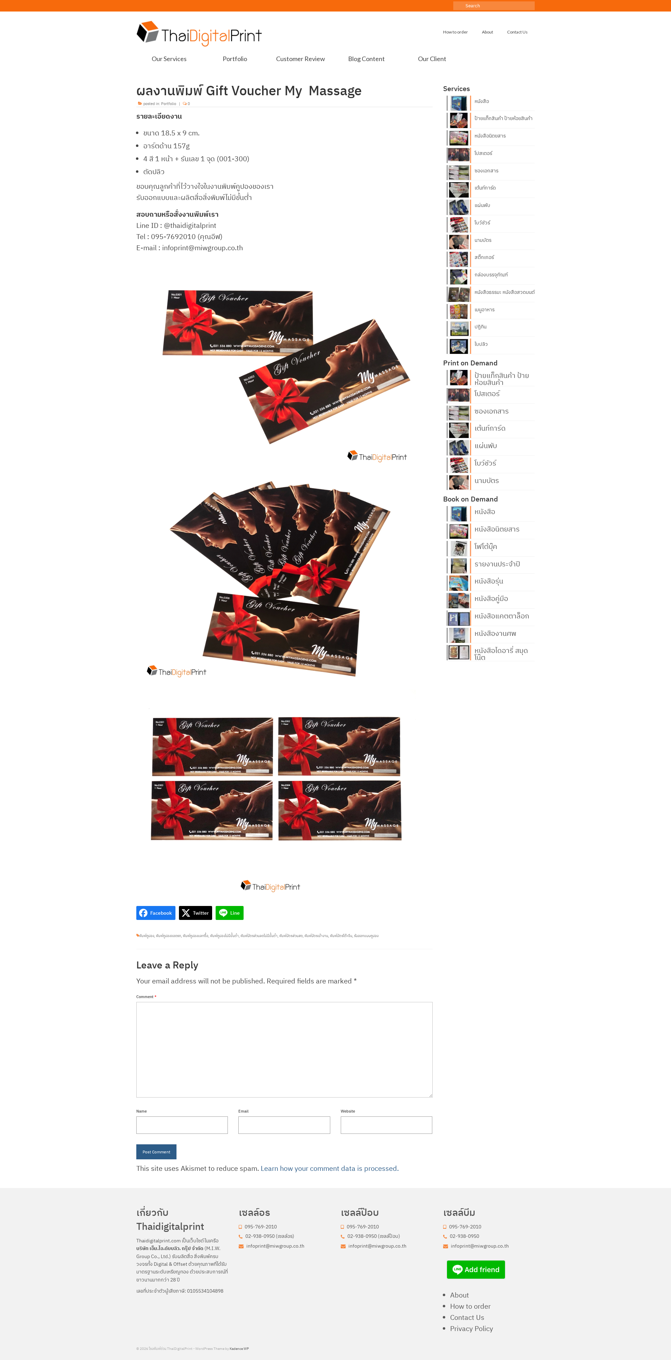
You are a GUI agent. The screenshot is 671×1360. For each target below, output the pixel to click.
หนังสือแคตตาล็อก (502, 615)
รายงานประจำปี (497, 563)
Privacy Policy (471, 1328)
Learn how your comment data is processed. (330, 1168)
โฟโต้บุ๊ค (486, 546)
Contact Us (467, 1317)
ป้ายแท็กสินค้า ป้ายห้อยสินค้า (504, 118)
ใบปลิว (481, 344)
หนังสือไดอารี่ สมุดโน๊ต (501, 653)
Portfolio (168, 103)
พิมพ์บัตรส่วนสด (291, 936)
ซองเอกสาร (486, 171)
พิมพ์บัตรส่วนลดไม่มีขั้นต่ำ (258, 936)
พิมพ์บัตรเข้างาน (316, 936)
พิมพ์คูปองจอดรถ (168, 936)
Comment (146, 996)
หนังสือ (482, 101)
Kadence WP (239, 1348)
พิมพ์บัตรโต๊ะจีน (341, 936)
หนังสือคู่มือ (491, 598)
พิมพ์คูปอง (146, 936)
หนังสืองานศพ (495, 633)
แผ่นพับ (482, 205)
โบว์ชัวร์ (482, 223)
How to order (470, 1306)
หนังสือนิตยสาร (490, 136)
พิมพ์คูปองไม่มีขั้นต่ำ (224, 936)
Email (243, 1111)
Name (141, 1111)
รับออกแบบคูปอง (366, 936)
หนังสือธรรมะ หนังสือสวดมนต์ (505, 292)
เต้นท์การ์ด (485, 188)
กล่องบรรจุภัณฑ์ (491, 275)
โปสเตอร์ (483, 153)
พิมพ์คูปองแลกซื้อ (195, 936)
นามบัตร (483, 240)
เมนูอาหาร (485, 309)
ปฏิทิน (480, 327)
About (459, 1295)
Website (348, 1111)
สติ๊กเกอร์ (484, 257)
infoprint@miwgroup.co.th (274, 1246)
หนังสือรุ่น (489, 580)
